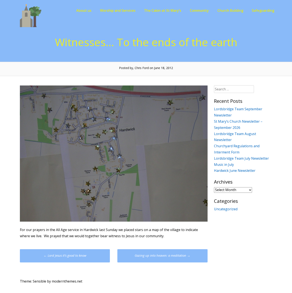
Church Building (230, 10)
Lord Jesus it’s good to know (65, 255)
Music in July (224, 164)
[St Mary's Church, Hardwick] (30, 26)
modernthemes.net (67, 281)
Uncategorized (225, 209)
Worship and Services (118, 10)
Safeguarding (263, 10)
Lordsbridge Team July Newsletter (241, 158)
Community (199, 10)
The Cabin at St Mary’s (162, 10)
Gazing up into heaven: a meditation (162, 255)
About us (83, 10)
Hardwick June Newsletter (234, 170)
